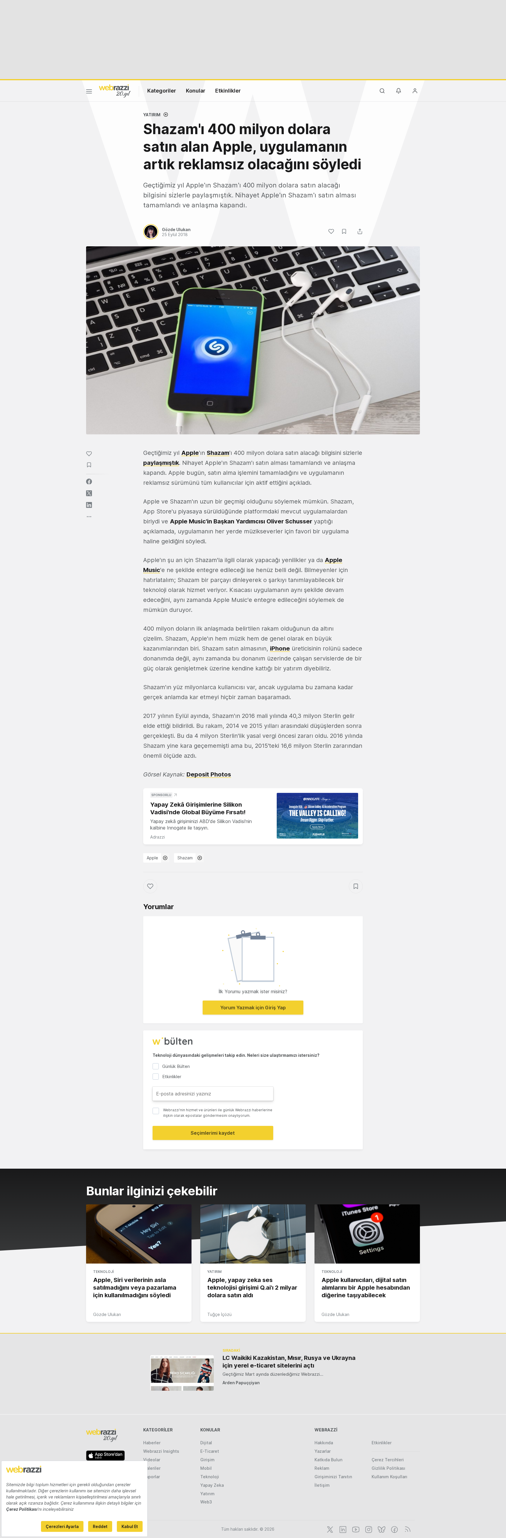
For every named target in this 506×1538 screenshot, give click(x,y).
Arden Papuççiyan (241, 1382)
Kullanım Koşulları (389, 1476)
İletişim (322, 1485)
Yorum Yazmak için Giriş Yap (253, 1007)
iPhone (280, 648)
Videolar (151, 1459)
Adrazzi (157, 836)
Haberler (151, 1442)
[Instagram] (368, 1528)
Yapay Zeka (212, 1485)
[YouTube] (355, 1528)
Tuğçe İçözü (219, 1314)
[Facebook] (393, 1528)
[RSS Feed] (406, 1528)
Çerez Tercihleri (388, 1459)
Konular (195, 91)
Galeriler (151, 1468)
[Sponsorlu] (317, 816)
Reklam (321, 1468)
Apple (152, 857)
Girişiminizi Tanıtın (333, 1476)
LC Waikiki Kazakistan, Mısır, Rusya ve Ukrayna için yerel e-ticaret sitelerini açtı (289, 1361)
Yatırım (151, 114)
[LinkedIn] (342, 1528)
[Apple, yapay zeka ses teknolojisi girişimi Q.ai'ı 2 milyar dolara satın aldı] (253, 1234)
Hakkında (323, 1442)
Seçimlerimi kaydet (213, 1133)
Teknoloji (103, 1271)
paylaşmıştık (161, 462)
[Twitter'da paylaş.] (89, 493)
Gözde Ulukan (107, 1314)
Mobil (206, 1468)
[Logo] (115, 90)
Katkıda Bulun (328, 1459)
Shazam (185, 857)
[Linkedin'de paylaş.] (89, 505)
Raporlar (151, 1476)
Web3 (206, 1501)
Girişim (207, 1459)
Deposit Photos (209, 774)
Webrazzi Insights (161, 1451)
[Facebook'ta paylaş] (89, 481)
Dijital (206, 1442)
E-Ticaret (209, 1451)
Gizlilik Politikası (388, 1468)
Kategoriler (161, 91)
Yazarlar (322, 1451)
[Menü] (89, 92)
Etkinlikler (228, 91)
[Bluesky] (380, 1528)
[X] (329, 1528)
